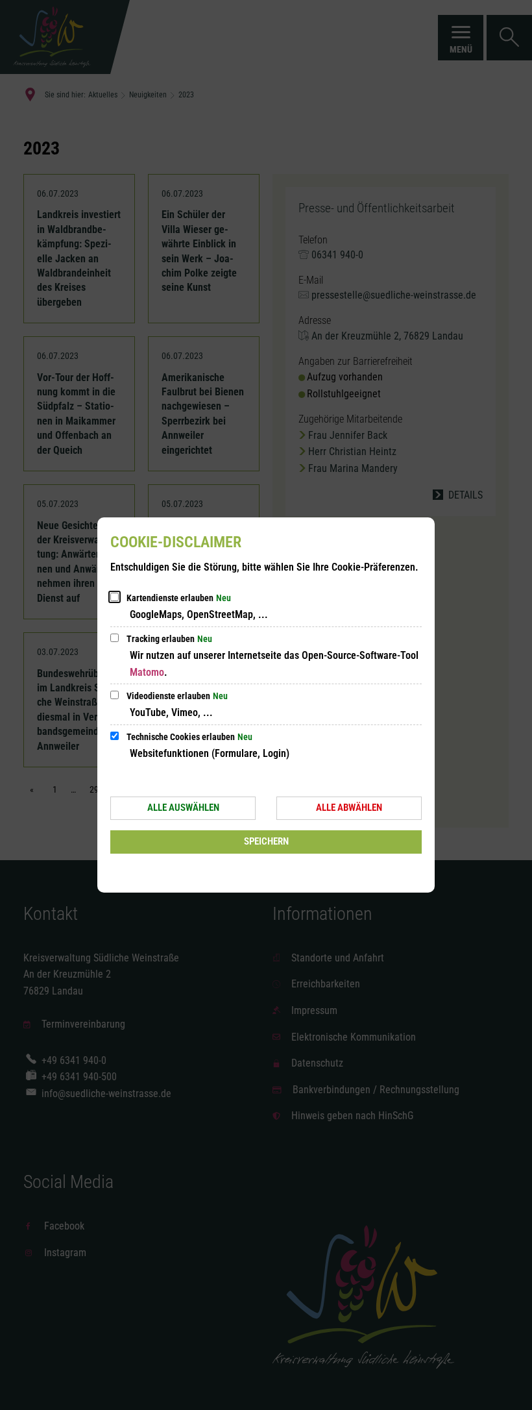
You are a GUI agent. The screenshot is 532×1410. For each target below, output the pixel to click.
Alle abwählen (349, 807)
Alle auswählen (183, 807)
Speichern (266, 841)
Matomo (147, 672)
